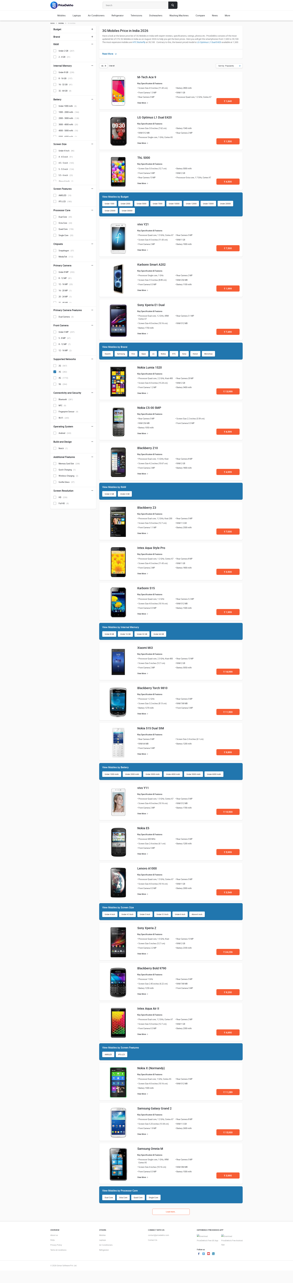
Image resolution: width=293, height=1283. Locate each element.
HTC (174, 354)
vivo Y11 (143, 788)
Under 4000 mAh (173, 774)
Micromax (208, 354)
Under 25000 (110, 210)
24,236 (228, 951)
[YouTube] (208, 1254)
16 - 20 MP (65, 290)
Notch (63, 448)
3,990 (228, 1175)
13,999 (228, 391)
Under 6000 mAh (214, 774)
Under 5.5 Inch (162, 914)
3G (63, 371)
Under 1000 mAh (112, 774)
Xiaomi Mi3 (145, 648)
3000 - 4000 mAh (68, 124)
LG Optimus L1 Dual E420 (209, 42)
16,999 (228, 671)
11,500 (228, 711)
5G (63, 384)
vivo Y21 (143, 224)
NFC (62, 405)
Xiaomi (108, 354)
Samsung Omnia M (150, 1149)
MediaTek (66, 256)
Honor (195, 354)
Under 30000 (127, 210)
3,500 (228, 571)
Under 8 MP (66, 272)
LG (153, 354)
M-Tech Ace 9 (146, 77)
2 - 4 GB (64, 57)
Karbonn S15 (146, 588)
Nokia (163, 354)
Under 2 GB (109, 494)
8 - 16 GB (65, 78)
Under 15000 (208, 203)
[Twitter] (203, 1254)
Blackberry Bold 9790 (151, 968)
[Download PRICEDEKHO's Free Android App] (232, 1240)
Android (65, 433)
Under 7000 (157, 203)
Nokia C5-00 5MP (149, 408)
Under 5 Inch (145, 914)
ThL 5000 (143, 158)
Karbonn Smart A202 (151, 264)
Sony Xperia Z (146, 928)
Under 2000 (125, 203)
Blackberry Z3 (146, 507)
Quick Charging (67, 469)
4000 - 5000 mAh (68, 130)
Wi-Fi (64, 417)
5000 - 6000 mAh (68, 136)
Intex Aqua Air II (148, 1008)
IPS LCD (121, 1054)
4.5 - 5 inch (66, 162)
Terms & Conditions (58, 1250)
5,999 (228, 852)
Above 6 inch (197, 914)
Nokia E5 (143, 828)
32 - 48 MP (65, 302)
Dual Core (109, 1197)
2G (63, 365)
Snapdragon (66, 250)
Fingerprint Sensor (68, 411)
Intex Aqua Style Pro (151, 548)
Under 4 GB (124, 494)
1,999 (228, 288)
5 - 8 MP (65, 338)
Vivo (133, 354)
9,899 (228, 752)
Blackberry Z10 (147, 448)
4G (63, 377)
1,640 (228, 101)
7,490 (228, 331)
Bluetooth (66, 399)
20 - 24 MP (65, 296)
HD (63, 497)
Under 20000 (225, 203)
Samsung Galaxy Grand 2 (154, 1108)
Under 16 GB (125, 634)
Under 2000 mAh (132, 774)
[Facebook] (199, 1254)
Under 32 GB (142, 634)
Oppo (143, 354)
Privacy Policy (56, 1245)
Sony (184, 354)
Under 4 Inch (110, 914)
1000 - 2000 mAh (69, 112)
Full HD (64, 503)
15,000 (228, 1132)
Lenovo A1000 (147, 868)
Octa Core (123, 1197)
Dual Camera (66, 316)
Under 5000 (141, 203)
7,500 (228, 248)
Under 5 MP (66, 332)
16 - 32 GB (65, 84)
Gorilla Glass (66, 482)
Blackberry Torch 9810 (152, 688)
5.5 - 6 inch (66, 175)
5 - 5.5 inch (66, 169)
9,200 (228, 992)
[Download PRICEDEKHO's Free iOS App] (207, 1238)
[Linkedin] (213, 1254)
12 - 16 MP (66, 284)
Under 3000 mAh (153, 774)
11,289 (228, 1092)
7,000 (228, 531)
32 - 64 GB (65, 90)
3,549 (228, 892)
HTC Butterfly (139, 42)
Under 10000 (174, 203)
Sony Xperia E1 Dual (151, 305)
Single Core (153, 1197)
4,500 (228, 181)
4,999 (228, 471)
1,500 (228, 141)
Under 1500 (109, 203)
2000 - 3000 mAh (69, 118)
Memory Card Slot (69, 463)
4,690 (228, 1032)
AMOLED (108, 1054)
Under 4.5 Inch (127, 914)
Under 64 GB (159, 634)
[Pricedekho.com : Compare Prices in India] (63, 5)
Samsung (121, 354)
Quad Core (138, 1197)
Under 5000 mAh (193, 774)
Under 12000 (191, 203)
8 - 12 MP (65, 278)
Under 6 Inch (180, 914)
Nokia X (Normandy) (151, 1068)
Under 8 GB (109, 634)
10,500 (228, 811)
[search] (172, 5)
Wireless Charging (68, 475)
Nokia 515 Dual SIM (150, 728)
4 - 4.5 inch (66, 156)
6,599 (228, 431)
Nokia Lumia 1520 (149, 367)
